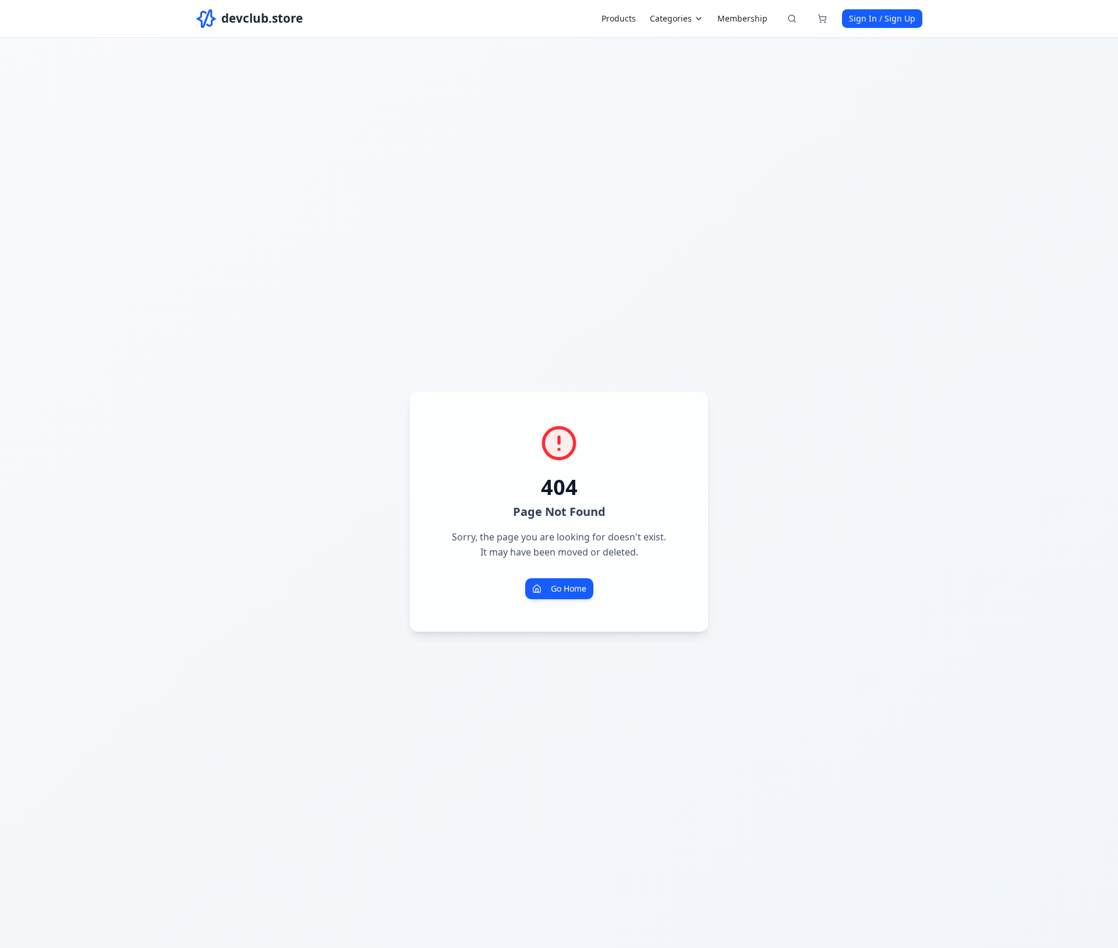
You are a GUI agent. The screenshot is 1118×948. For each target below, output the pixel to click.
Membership (742, 18)
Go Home (568, 588)
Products (619, 18)
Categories (671, 18)
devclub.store (262, 18)
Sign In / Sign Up (882, 18)
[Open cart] (822, 18)
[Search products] (791, 18)
